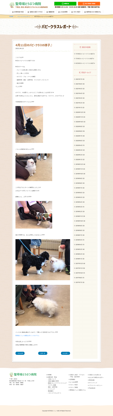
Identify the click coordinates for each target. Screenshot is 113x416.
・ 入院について (51, 379)
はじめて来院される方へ (96, 377)
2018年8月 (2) (80, 230)
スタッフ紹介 (76, 12)
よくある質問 (63, 12)
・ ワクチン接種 (51, 385)
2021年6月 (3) (80, 84)
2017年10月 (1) (80, 273)
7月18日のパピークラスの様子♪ (85, 54)
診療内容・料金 (18, 12)
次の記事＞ (65, 353)
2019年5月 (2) (80, 197)
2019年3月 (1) (80, 207)
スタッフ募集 (74, 387)
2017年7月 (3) (80, 282)
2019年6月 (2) (80, 192)
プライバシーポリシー (95, 385)
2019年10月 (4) (80, 174)
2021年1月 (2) (80, 107)
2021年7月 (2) (80, 79)
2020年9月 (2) (80, 126)
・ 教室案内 (49, 391)
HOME (11, 16)
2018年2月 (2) (80, 254)
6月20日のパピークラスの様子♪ (85, 63)
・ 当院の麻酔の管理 (52, 381)
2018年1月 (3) (80, 259)
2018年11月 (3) (80, 216)
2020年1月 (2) (80, 159)
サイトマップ (93, 383)
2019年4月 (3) (80, 202)
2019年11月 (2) (80, 169)
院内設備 (91, 380)
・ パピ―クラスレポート (53, 393)
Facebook (92, 388)
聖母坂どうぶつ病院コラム (93, 12)
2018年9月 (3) (80, 225)
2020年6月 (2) (80, 140)
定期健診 (72, 379)
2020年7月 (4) (80, 136)
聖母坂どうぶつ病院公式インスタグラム (27, 335)
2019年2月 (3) (80, 211)
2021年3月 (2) (80, 98)
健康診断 (51, 12)
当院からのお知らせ (95, 375)
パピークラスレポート (23, 16)
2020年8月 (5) (80, 131)
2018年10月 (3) (80, 221)
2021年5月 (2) (80, 88)
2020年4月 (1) (80, 145)
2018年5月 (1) (80, 240)
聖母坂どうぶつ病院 (31, 5)
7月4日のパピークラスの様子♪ (85, 58)
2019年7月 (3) (80, 188)
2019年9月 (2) (80, 178)
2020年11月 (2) (80, 117)
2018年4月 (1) (80, 244)
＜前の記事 (20, 353)
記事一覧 (42, 353)
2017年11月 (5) (80, 268)
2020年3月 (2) (80, 150)
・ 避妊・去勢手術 (51, 387)
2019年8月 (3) (80, 183)
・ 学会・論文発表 (74, 377)
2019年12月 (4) (80, 164)
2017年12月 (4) (80, 263)
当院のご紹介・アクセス (36, 12)
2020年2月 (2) (80, 155)
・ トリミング (50, 389)
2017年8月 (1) (80, 277)
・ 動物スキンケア (56, 383)
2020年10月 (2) (80, 122)
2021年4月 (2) (80, 93)
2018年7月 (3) (80, 235)
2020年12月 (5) (80, 112)
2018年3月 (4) (80, 249)
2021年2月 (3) (80, 103)
